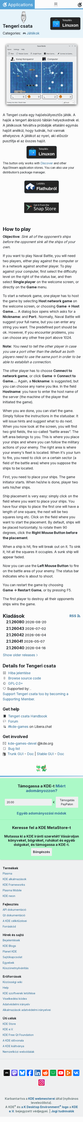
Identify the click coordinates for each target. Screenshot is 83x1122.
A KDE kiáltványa (13, 1046)
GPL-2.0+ (15, 683)
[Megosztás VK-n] (76, 1071)
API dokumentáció (14, 909)
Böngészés (41, 852)
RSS (73, 616)
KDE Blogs (9, 945)
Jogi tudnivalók (62, 1111)
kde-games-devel (22, 743)
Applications (17, 5)
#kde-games (18, 727)
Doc (30, 754)
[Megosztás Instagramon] (41, 1080)
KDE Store (9, 1023)
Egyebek (8, 962)
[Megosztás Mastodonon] (14, 1071)
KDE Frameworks (14, 884)
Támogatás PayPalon (67, 802)
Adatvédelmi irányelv (16, 1004)
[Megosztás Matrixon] (7, 1071)
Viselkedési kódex (15, 998)
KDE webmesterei (41, 1099)
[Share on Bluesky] (22, 1071)
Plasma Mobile (12, 890)
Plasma (7, 873)
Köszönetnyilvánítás (16, 968)
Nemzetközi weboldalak (18, 1051)
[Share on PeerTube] (68, 1071)
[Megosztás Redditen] (45, 1071)
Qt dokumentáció (14, 915)
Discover (47, 163)
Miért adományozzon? (46, 788)
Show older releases (19, 655)
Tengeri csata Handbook (27, 716)
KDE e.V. (8, 1029)
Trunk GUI (16, 754)
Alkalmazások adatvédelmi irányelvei (27, 1010)
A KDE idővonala (13, 1040)
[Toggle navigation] (55, 4)
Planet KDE (10, 951)
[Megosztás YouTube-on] (61, 1071)
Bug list (14, 749)
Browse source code (24, 678)
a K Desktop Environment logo (45, 1107)
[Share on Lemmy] (53, 1071)
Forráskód (9, 926)
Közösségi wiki (12, 982)
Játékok (33, 33)
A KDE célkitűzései (15, 920)
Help (6, 987)
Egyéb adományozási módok (41, 813)
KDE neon (9, 896)
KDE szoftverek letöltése (19, 993)
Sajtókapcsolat (12, 957)
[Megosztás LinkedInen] (38, 1071)
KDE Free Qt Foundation (18, 1034)
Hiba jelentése (19, 673)
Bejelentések (11, 940)
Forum (13, 721)
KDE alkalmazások (14, 879)
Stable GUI (45, 754)
